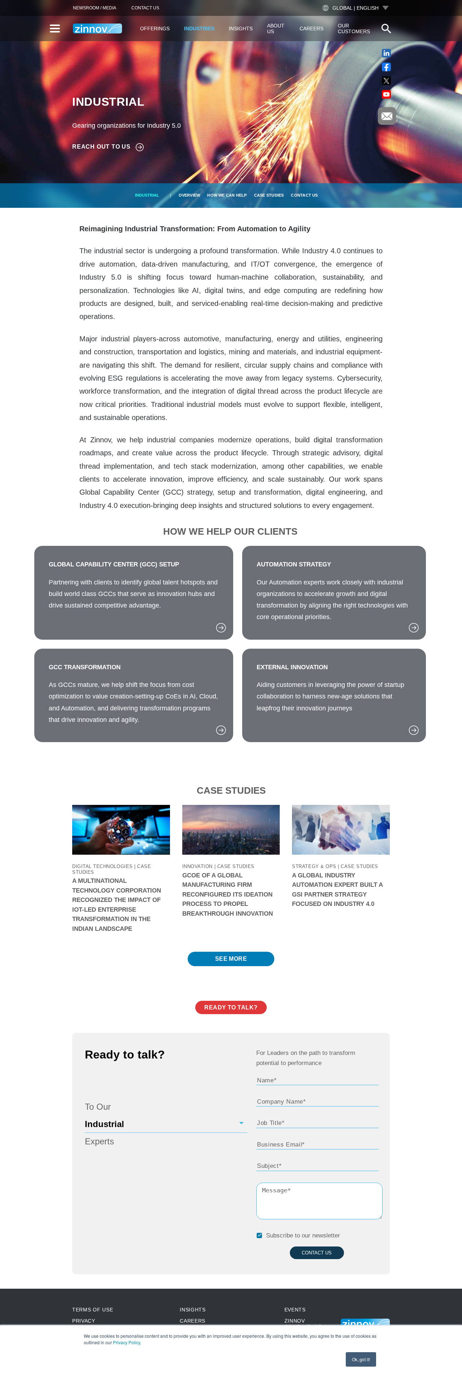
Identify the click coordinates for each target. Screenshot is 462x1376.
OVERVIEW (189, 195)
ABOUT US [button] (275, 28)
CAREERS (192, 1321)
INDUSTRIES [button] (199, 28)
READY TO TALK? (231, 1007)
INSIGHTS (193, 1310)
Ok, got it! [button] (361, 1359)
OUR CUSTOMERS (354, 28)
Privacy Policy (126, 1342)
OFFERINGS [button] (155, 28)
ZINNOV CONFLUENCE (303, 1323)
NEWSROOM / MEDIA (94, 7)
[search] (386, 28)
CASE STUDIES (269, 195)
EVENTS (295, 1310)
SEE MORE (231, 959)
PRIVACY (83, 1321)
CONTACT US (145, 7)
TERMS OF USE (92, 1310)
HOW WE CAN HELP (227, 195)
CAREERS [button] (311, 28)
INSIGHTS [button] (241, 28)
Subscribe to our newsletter (303, 1235)
